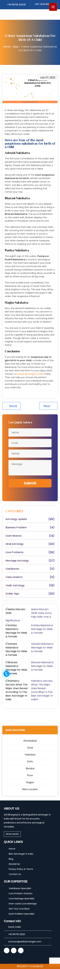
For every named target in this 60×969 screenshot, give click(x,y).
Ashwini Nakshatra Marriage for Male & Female (42, 647)
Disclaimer (14, 864)
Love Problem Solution (20, 893)
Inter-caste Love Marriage (23, 903)
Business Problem (16, 527)
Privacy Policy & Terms (21, 869)
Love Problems (14, 552)
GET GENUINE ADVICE (46, 4)
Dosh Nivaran (14, 535)
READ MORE (12, 834)
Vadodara (30, 754)
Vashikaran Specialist (20, 888)
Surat (30, 747)
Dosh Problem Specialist (21, 913)
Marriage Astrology (17, 560)
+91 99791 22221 (16, 4)
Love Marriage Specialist (21, 898)
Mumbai (30, 768)
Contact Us (15, 874)
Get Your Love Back (19, 908)
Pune (30, 775)
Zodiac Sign (12, 593)
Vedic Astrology (15, 585)
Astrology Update (16, 519)
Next (47, 406)
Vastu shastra (14, 577)
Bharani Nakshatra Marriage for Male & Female (42, 666)
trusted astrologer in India (30, 373)
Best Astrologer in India (21, 853)
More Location (30, 789)
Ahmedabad (30, 740)
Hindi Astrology (15, 544)
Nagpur (30, 782)
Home (12, 848)
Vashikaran (12, 568)
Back (13, 406)
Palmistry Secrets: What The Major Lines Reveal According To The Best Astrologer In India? (42, 690)
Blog (16, 46)
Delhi (30, 761)
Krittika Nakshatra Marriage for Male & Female (42, 629)
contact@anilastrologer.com (24, 941)
